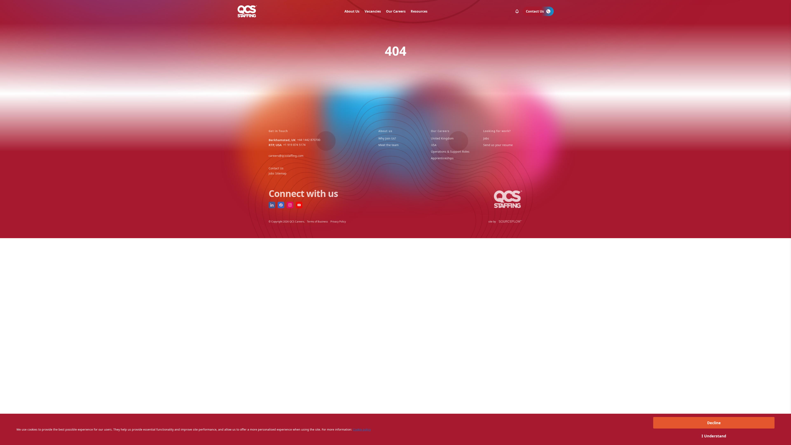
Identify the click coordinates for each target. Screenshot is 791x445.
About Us (351, 11)
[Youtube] (299, 205)
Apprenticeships (442, 158)
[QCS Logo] (247, 11)
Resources (419, 11)
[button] (517, 11)
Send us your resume (498, 145)
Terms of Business (317, 221)
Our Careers (396, 11)
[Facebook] (281, 205)
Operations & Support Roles (450, 151)
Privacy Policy (338, 221)
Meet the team (388, 145)
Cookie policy (362, 429)
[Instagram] (290, 205)
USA (433, 145)
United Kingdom (442, 138)
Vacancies (373, 11)
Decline (714, 422)
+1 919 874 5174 (294, 145)
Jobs (486, 138)
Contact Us (276, 168)
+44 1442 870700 (308, 140)
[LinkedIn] (272, 205)
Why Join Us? (387, 138)
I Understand (714, 435)
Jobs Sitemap (278, 173)
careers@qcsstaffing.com (286, 156)
